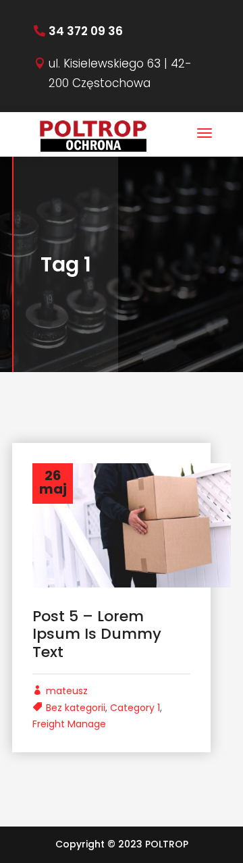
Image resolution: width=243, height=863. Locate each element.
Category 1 (135, 707)
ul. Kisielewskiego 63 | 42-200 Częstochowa (120, 73)
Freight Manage (69, 724)
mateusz (67, 691)
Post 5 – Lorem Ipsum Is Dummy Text (96, 634)
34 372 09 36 (86, 31)
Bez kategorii (75, 707)
